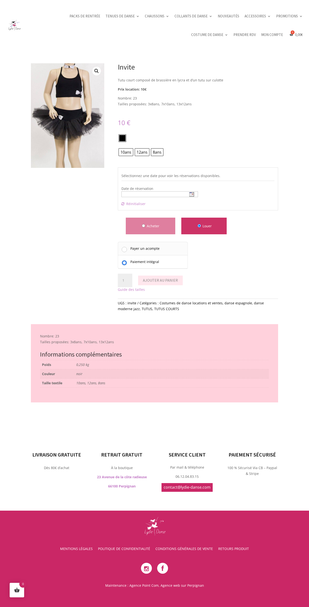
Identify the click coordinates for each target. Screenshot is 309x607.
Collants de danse (191, 16)
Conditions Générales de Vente (184, 549)
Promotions (287, 16)
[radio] (122, 138)
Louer (207, 226)
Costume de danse (207, 34)
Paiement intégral (144, 261)
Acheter (153, 226)
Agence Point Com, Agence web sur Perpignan (166, 585)
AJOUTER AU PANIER (160, 280)
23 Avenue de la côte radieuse (122, 477)
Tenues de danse (120, 16)
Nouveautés (228, 16)
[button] (96, 71)
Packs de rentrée (85, 16)
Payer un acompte (145, 248)
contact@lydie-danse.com (187, 487)
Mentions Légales (76, 549)
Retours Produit (233, 549)
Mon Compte (272, 34)
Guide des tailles (131, 289)
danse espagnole (238, 303)
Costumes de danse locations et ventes (191, 303)
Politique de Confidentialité (124, 549)
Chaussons (154, 16)
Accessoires (255, 16)
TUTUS (147, 309)
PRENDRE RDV (244, 34)
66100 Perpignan (122, 486)
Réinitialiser (136, 203)
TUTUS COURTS (166, 309)
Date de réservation (137, 188)
